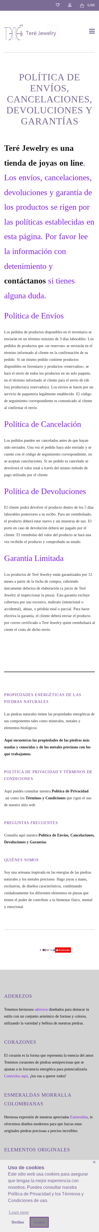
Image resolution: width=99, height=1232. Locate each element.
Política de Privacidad (71, 791)
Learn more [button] (19, 1212)
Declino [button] (18, 1222)
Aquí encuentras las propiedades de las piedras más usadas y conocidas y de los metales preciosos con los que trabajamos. (47, 747)
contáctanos (25, 280)
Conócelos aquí (16, 1076)
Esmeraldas (79, 1117)
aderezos (41, 1009)
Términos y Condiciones (45, 798)
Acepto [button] (39, 1222)
